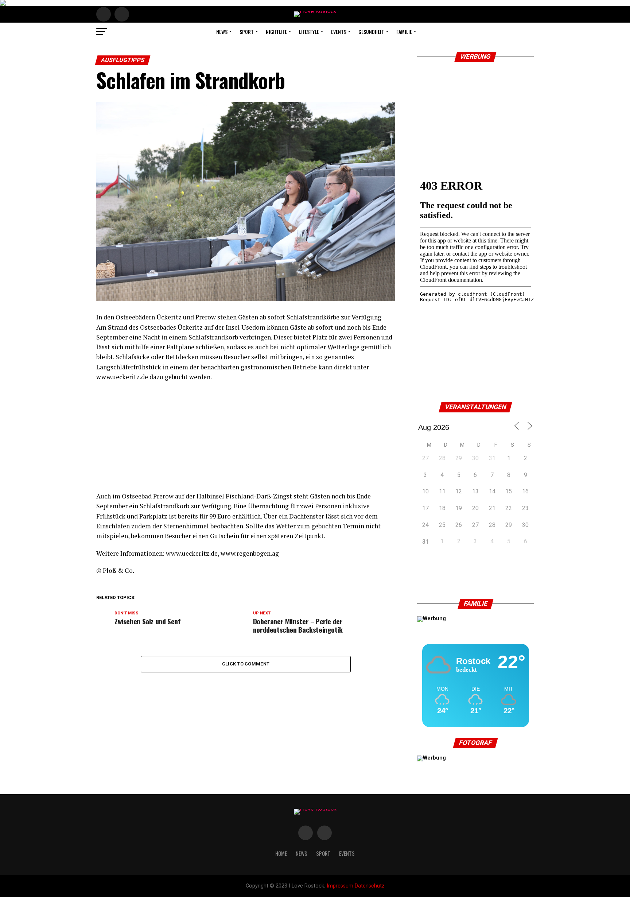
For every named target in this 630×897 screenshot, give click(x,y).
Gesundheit (371, 31)
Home (281, 853)
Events (338, 31)
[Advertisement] (245, 440)
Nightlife (276, 31)
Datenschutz (370, 886)
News (222, 31)
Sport (247, 31)
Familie (404, 31)
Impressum (340, 886)
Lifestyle (309, 31)
